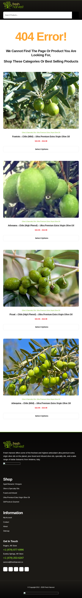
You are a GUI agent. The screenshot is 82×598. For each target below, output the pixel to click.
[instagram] (11, 569)
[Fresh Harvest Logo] (13, 2)
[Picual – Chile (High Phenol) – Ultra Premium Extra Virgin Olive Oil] (41, 251)
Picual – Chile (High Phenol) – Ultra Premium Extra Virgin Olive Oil (41, 314)
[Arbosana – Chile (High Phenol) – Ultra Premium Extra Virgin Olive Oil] (41, 162)
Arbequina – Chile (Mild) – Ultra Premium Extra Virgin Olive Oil (41, 403)
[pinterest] (16, 569)
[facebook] (5, 569)
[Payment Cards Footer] (41, 593)
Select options (41, 149)
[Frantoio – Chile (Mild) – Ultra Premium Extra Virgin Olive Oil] (41, 73)
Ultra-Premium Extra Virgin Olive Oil (48, 132)
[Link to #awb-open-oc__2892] (78, 5)
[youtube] (21, 569)
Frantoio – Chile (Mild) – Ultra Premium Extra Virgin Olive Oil (41, 136)
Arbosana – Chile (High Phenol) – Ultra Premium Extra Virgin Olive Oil (41, 225)
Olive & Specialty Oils (29, 132)
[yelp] (27, 569)
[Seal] (11, 463)
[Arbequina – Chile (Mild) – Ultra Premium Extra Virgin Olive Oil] (41, 340)
